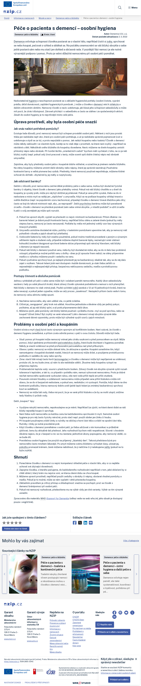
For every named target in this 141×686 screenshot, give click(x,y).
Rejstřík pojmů (56, 646)
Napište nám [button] (106, 624)
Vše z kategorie (131, 540)
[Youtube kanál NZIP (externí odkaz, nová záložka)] (126, 613)
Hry (51, 649)
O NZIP (76, 617)
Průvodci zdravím (57, 620)
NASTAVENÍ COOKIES (12, 683)
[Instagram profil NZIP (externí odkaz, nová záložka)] (120, 613)
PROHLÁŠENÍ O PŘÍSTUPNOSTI (37, 683)
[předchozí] (4, 574)
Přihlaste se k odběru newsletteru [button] (113, 632)
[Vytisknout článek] (91, 522)
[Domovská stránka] (16, 4)
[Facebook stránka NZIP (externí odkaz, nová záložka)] (114, 613)
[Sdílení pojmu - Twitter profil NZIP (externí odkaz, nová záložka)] (80, 522)
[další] (136, 574)
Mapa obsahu (56, 652)
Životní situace (56, 635)
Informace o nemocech (24, 18)
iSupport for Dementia (57, 498)
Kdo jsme (77, 646)
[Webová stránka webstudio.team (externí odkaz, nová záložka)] (81, 682)
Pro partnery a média (82, 628)
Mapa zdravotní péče (59, 643)
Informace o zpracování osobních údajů (118, 673)
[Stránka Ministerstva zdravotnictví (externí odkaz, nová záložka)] (38, 671)
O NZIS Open (78, 620)
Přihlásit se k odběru (119, 679)
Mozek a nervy (45, 18)
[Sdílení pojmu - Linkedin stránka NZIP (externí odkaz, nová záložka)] (86, 522)
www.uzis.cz (32, 641)
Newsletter (78, 637)
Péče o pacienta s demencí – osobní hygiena (102, 18)
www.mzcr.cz (10, 639)
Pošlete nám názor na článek (15, 529)
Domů (6, 18)
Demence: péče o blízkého (67, 18)
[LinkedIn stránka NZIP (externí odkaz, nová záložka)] (114, 617)
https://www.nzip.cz (11, 662)
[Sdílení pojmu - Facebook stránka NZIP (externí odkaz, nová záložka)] (75, 522)
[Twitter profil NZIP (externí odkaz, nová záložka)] (132, 613)
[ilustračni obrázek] (23, 574)
